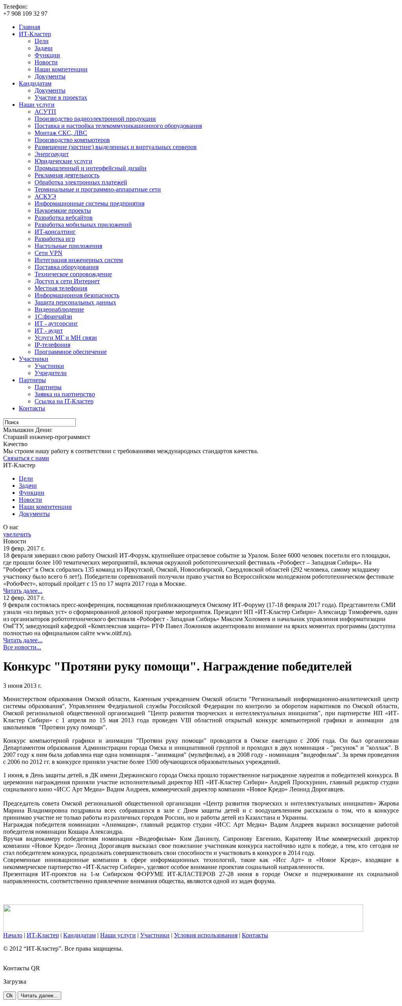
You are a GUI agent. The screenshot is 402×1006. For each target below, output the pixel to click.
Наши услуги (37, 104)
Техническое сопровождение (73, 274)
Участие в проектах (61, 97)
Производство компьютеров (72, 140)
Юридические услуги (63, 161)
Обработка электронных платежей (81, 182)
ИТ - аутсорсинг (56, 323)
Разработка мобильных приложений (83, 224)
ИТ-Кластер (35, 34)
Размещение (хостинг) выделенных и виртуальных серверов (116, 147)
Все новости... (22, 647)
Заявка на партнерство (65, 394)
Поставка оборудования (67, 267)
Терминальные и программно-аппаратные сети (98, 189)
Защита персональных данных (75, 302)
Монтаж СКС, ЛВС (61, 132)
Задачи (44, 48)
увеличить (17, 534)
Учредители (51, 373)
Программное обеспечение (71, 351)
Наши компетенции (61, 69)
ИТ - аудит (49, 330)
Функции (47, 55)
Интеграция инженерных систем (79, 260)
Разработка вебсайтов (64, 217)
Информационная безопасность (77, 295)
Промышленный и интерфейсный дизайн (90, 168)
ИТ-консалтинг (55, 231)
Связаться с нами (26, 458)
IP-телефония (52, 344)
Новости (46, 62)
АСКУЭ (45, 196)
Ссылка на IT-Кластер (64, 401)
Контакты (32, 408)
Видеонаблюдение (59, 309)
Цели (42, 41)
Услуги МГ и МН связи (66, 337)
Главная (29, 27)
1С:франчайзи (53, 316)
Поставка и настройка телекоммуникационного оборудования (118, 125)
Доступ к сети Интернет (67, 281)
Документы (50, 76)
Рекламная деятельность (67, 175)
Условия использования (206, 935)
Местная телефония (61, 288)
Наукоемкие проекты (63, 210)
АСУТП (45, 111)
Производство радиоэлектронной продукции (95, 118)
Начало (12, 935)
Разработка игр (55, 238)
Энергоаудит (52, 154)
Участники (33, 358)
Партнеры (32, 380)
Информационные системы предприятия (89, 203)
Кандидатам (35, 83)
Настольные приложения (68, 245)
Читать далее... (22, 590)
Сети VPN (48, 253)
